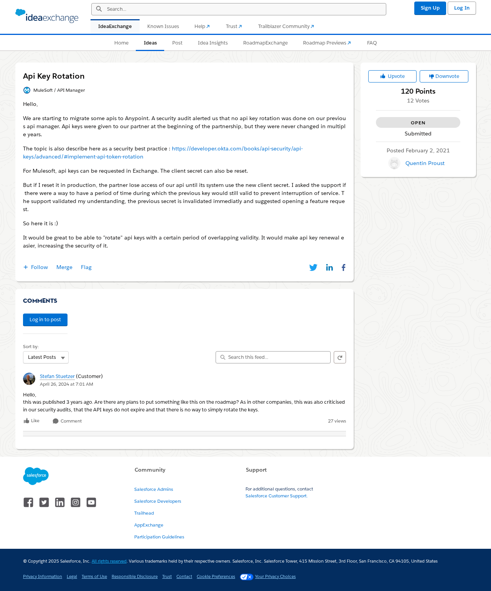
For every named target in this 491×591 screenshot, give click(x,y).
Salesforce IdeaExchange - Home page (46, 16)
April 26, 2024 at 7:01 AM (66, 384)
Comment (70, 421)
